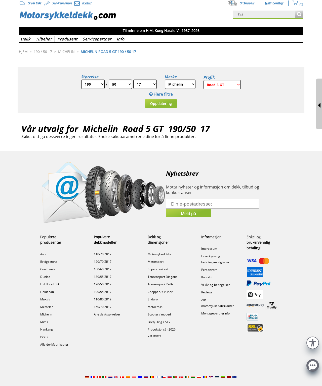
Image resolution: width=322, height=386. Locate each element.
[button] (312, 342)
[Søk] (299, 15)
